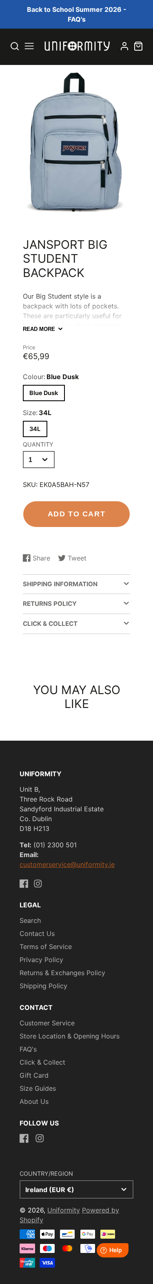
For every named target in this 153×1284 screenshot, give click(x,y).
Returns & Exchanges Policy (62, 973)
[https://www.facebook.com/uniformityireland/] (24, 883)
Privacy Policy (41, 960)
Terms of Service (46, 946)
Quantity (38, 444)
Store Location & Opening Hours (70, 1036)
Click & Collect (42, 1062)
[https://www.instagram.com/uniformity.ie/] (37, 883)
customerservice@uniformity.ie (67, 864)
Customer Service (47, 1023)
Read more (39, 329)
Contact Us (37, 933)
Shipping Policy (43, 986)
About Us (34, 1101)
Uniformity (63, 1210)
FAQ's (28, 1049)
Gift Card (34, 1075)
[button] (73, 210)
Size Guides (38, 1088)
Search (30, 920)
